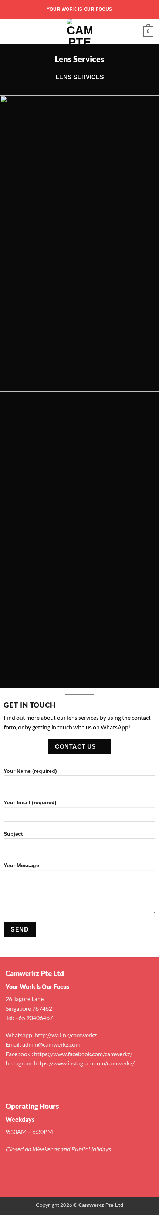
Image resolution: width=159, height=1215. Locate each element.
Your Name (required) (30, 771)
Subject (13, 834)
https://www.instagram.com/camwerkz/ (84, 1063)
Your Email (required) (30, 802)
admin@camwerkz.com (51, 1044)
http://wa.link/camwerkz (66, 1034)
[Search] (135, 31)
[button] (10, 31)
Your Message (21, 865)
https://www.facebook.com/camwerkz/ (83, 1053)
